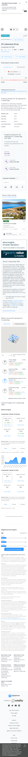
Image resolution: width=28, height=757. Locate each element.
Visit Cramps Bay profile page (14, 549)
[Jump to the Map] (14, 29)
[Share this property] (23, 36)
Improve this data (5, 51)
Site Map (14, 715)
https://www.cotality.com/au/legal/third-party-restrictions (13, 618)
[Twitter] (12, 706)
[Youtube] (16, 706)
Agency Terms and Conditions (14, 730)
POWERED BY (7, 700)
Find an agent (14, 713)
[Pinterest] (19, 706)
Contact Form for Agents (14, 725)
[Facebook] (9, 706)
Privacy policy (14, 740)
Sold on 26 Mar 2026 (8, 217)
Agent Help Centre (14, 728)
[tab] (5, 448)
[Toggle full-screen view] (17, 29)
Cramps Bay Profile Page (9, 310)
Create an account (14, 723)
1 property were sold (15, 305)
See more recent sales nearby (9, 197)
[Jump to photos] (11, 29)
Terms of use (14, 738)
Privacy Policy (12, 755)
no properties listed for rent (14, 302)
